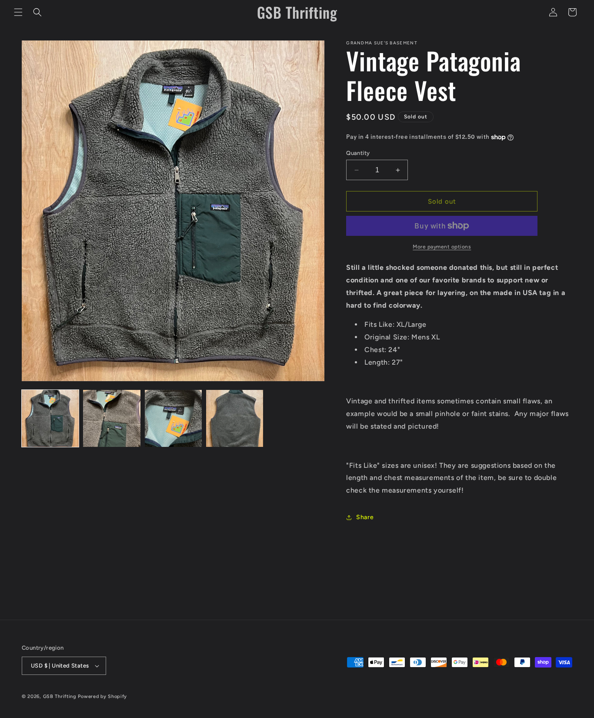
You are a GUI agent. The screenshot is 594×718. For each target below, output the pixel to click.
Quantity (358, 153)
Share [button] (365, 517)
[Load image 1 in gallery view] (50, 418)
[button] (18, 12)
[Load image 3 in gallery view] (173, 418)
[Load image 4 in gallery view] (234, 418)
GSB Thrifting (60, 696)
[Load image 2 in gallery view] (111, 418)
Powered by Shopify (102, 696)
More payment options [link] (442, 247)
